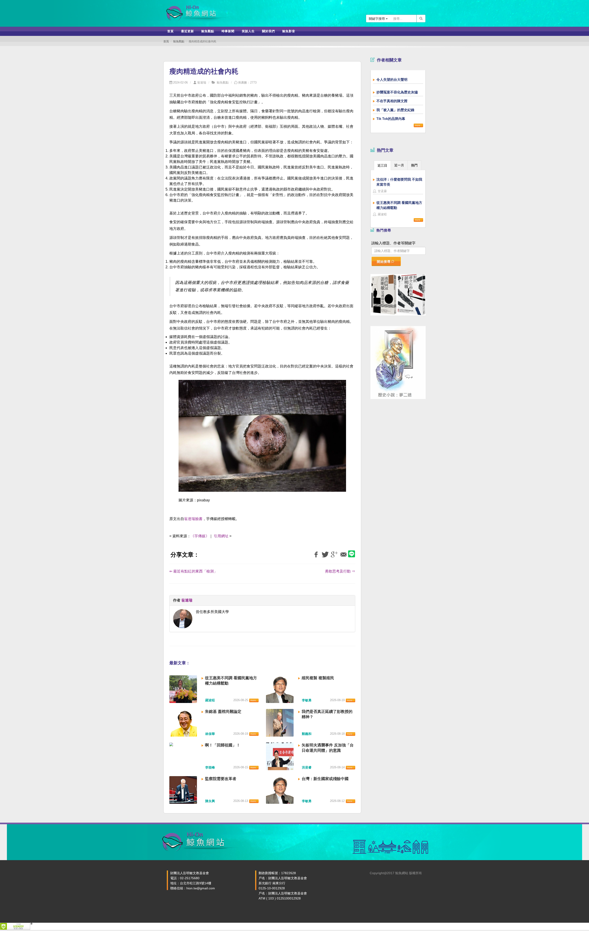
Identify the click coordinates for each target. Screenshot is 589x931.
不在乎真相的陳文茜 (391, 101)
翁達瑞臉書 (193, 519)
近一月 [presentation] (399, 165)
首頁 (166, 41)
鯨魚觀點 (178, 41)
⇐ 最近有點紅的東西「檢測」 (193, 571)
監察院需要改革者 (220, 779)
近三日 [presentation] (382, 165)
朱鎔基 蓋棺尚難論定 (223, 711)
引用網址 (221, 536)
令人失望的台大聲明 (391, 79)
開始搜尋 (384, 261)
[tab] (382, 165)
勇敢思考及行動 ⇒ (340, 571)
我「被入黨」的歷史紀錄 (395, 110)
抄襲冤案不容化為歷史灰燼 (397, 92)
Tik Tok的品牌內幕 (390, 119)
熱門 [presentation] (414, 165)
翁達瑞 (201, 82)
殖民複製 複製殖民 (318, 678)
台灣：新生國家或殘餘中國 (325, 779)
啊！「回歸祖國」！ (222, 745)
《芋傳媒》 (200, 536)
